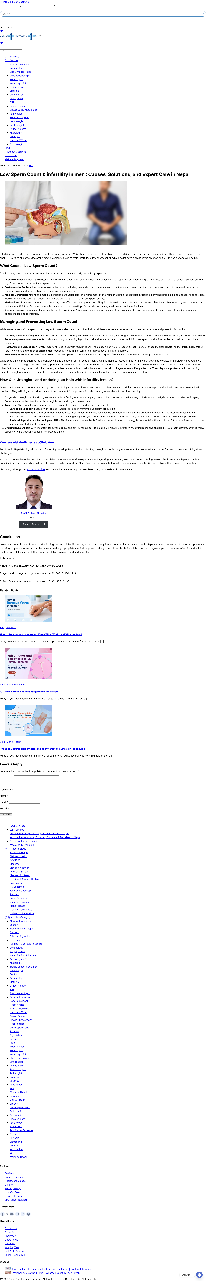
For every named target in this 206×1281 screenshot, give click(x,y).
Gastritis (14, 894)
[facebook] (2, 1214)
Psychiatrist (16, 1035)
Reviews (9, 1173)
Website (4, 808)
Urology (14, 1145)
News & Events (13, 1196)
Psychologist (17, 144)
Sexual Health (17, 1134)
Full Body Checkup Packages (26, 943)
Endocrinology (18, 128)
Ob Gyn (14, 1103)
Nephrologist (17, 125)
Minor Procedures (15, 1255)
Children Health (18, 856)
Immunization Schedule (23, 955)
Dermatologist (17, 68)
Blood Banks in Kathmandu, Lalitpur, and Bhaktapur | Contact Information (52, 1269)
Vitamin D (15, 1153)
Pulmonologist (18, 106)
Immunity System (19, 902)
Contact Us (11, 1228)
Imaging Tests (17, 951)
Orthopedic (16, 1111)
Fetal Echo (15, 940)
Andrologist (16, 132)
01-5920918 (79, 5)
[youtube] (12, 1214)
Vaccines (10, 1243)
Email (4, 802)
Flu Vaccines (17, 886)
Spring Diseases (14, 1177)
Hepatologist (17, 121)
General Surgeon (19, 117)
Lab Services (17, 829)
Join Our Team (13, 1192)
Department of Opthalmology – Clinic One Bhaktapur (39, 833)
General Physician (20, 997)
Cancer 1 (14, 932)
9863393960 (29, 5)
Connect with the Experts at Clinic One (27, 442)
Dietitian (14, 90)
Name (4, 795)
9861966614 (36, 20)
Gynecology (16, 947)
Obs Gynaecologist (20, 71)
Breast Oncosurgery (21, 1020)
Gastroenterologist (20, 75)
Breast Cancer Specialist (23, 109)
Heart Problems (18, 898)
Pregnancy (16, 1096)
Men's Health (13, 741)
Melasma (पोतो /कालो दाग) (22, 913)
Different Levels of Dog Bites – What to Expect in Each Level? (45, 1272)
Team (13, 1042)
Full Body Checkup (20, 890)
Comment (6, 789)
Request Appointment (33, 524)
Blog (7, 148)
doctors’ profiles (36, 469)
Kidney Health (18, 905)
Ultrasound (16, 1141)
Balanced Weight (19, 852)
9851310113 (62, 5)
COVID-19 (15, 860)
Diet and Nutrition (19, 867)
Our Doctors (11, 60)
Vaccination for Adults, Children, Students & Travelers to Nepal (45, 837)
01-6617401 (47, 5)
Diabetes (14, 864)
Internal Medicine (19, 1008)
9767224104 (95, 5)
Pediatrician (16, 87)
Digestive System (19, 871)
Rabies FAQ (16, 1126)
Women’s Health (19, 1092)
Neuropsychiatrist (19, 83)
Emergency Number (16, 1199)
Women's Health (15, 684)
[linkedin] (23, 1214)
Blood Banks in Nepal (21, 928)
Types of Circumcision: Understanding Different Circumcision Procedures (42, 748)
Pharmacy (10, 1236)
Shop (31, 165)
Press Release (17, 1118)
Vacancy (14, 1080)
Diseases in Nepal (20, 875)
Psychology (16, 1122)
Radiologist (16, 113)
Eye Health (16, 883)
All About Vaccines (15, 151)
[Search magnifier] (203, 13)
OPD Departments (20, 1027)
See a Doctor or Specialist (24, 841)
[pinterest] (28, 1214)
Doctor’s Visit (12, 1239)
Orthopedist (16, 98)
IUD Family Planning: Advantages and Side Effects (29, 691)
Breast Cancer (18, 1016)
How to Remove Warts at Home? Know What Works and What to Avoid (41, 634)
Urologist (15, 136)
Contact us (11, 155)
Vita (12, 1088)
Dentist (14, 974)
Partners (14, 1031)
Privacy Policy (13, 1188)
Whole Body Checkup (22, 844)
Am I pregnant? (18, 959)
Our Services (12, 56)
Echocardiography (20, 936)
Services (14, 1039)
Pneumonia (16, 1115)
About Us (10, 1232)
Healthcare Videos (15, 1180)
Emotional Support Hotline (24, 879)
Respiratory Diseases (21, 1130)
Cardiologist (16, 94)
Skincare (11, 627)
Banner (14, 924)
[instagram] (17, 1214)
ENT (12, 102)
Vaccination (16, 1084)
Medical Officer (18, 140)
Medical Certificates (21, 909)
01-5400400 (11, 5)
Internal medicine (19, 64)
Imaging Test (12, 1247)
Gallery (9, 1184)
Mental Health (17, 1099)
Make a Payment (14, 159)
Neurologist (16, 79)
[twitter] (7, 1214)
